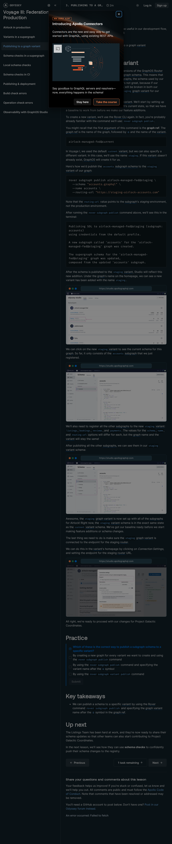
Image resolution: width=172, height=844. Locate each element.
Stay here (82, 102)
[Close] (119, 14)
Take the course (106, 102)
